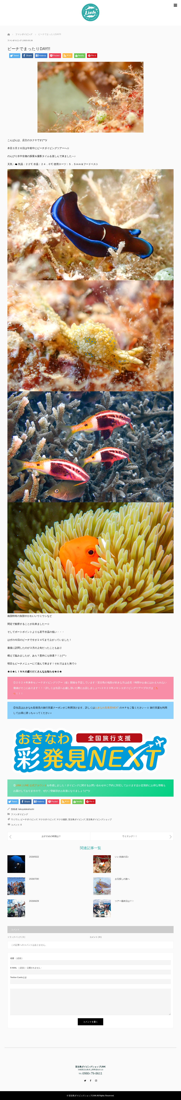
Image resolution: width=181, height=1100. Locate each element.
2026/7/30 (34, 879)
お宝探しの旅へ (122, 879)
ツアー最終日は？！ (124, 901)
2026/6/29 (34, 901)
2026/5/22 (34, 857)
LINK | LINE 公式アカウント (31, 785)
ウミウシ (15, 819)
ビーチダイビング (29, 819)
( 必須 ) (16, 958)
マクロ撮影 (62, 819)
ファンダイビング (14, 40)
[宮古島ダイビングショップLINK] (90, 13)
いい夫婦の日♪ (122, 857)
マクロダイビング (47, 819)
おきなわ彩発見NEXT (107, 707)
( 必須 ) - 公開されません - (26, 968)
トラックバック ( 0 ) (16, 937)
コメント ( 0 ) (95, 937)
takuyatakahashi (26, 809)
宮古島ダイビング (76, 819)
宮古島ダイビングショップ (99, 819)
